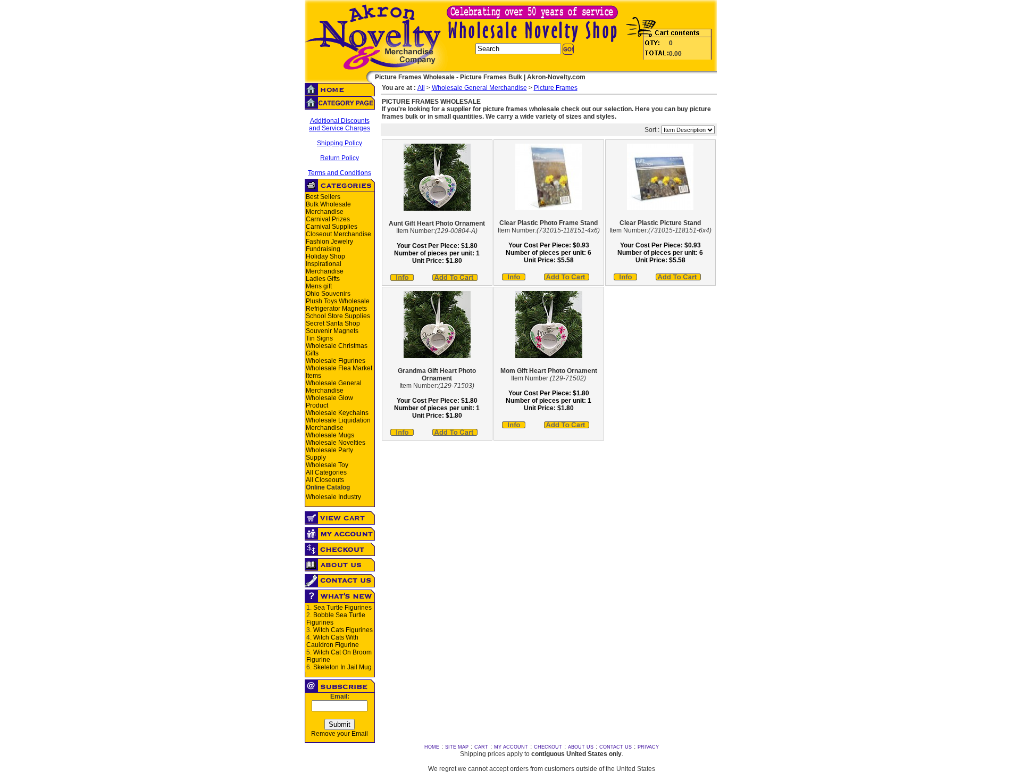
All (421, 88)
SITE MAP (456, 747)
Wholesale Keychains (337, 413)
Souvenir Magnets (332, 331)
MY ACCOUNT (511, 747)
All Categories (326, 472)
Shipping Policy (339, 143)
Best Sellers (323, 197)
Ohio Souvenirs (328, 293)
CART (481, 747)
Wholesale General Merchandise (334, 386)
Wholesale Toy (327, 465)
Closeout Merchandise (338, 234)
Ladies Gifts (323, 279)
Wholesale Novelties (335, 442)
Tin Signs (319, 338)
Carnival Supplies (331, 226)
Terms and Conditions (339, 173)
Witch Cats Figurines (343, 630)
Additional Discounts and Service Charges (339, 124)
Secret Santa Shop (333, 323)
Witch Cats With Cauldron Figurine (332, 641)
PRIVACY (648, 747)
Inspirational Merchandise (325, 267)
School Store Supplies (338, 316)
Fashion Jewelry (329, 241)
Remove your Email (339, 733)
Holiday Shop (325, 256)
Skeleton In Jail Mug (342, 667)
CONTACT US (615, 747)
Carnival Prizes (328, 219)
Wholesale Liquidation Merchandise (338, 424)
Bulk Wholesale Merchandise (328, 208)
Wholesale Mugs (330, 435)
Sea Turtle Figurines (342, 607)
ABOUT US (580, 747)
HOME (431, 747)
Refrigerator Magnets (336, 308)
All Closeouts (325, 480)
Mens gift (319, 286)
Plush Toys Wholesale (338, 301)
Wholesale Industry (333, 497)
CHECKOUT (548, 747)
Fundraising (323, 249)
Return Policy (339, 158)
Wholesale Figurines (335, 360)
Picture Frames (556, 88)
